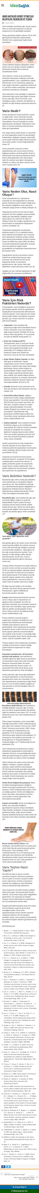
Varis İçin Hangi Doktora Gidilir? (14, 1173)
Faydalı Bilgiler (9, 23)
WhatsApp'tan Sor (20, 1191)
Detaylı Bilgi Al (20, 1187)
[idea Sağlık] (19, 5)
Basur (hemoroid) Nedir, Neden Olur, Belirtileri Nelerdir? (24, 1177)
